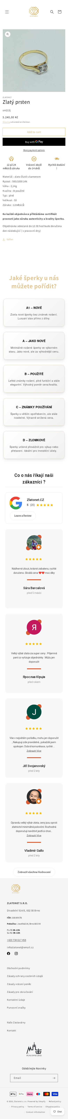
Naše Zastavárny (16, 1022)
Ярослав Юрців (34, 677)
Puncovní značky (16, 1007)
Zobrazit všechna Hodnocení (34, 872)
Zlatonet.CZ (35, 500)
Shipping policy (53, 1106)
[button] (7, 12)
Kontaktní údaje (16, 999)
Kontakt (11, 1030)
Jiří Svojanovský (34, 766)
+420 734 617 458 (16, 940)
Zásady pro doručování (20, 991)
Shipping (6, 122)
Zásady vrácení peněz (19, 984)
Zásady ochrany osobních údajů (25, 976)
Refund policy (55, 1101)
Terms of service (35, 1106)
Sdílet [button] (10, 239)
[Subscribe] (54, 1078)
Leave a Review (22, 515)
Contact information (35, 1112)
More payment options (34, 150)
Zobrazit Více (34, 750)
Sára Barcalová (34, 588)
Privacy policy (17, 1106)
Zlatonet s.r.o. (20, 1101)
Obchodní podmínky (18, 968)
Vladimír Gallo (34, 850)
